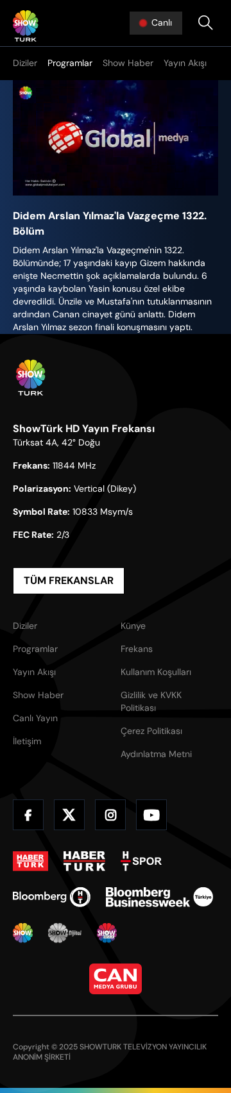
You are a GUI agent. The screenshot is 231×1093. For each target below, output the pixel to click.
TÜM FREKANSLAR (69, 580)
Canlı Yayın (35, 718)
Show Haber (128, 63)
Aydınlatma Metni (156, 754)
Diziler (25, 63)
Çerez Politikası (151, 731)
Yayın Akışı (185, 63)
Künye (133, 625)
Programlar (69, 63)
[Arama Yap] (205, 23)
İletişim (27, 741)
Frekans (137, 649)
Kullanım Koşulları (156, 672)
